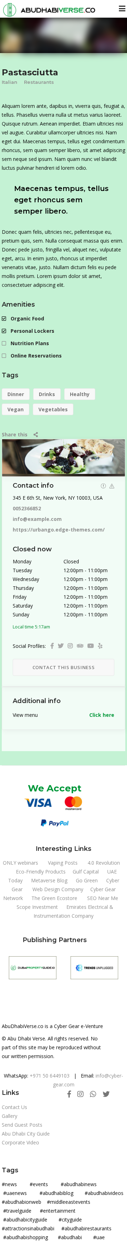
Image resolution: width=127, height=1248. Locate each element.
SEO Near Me (103, 898)
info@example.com (37, 519)
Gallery (9, 1116)
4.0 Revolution (103, 862)
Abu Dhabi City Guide (26, 1133)
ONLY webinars (20, 862)
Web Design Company (57, 889)
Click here (101, 715)
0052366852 (27, 508)
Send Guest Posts (22, 1124)
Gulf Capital (86, 871)
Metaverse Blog (49, 880)
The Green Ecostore (54, 898)
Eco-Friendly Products (41, 871)
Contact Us (14, 1107)
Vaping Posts (63, 862)
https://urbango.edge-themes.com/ (59, 529)
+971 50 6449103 (49, 1075)
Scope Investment (37, 907)
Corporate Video (20, 1142)
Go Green (87, 880)
